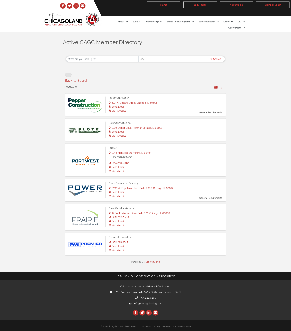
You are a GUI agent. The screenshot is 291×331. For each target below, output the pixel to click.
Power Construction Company (123, 183)
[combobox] (172, 59)
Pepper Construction (119, 98)
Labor (226, 21)
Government (234, 28)
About (121, 21)
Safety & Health (207, 21)
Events (136, 21)
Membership (152, 21)
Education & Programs (178, 21)
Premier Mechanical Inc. (120, 237)
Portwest (113, 148)
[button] (216, 87)
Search (217, 59)
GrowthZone (153, 261)
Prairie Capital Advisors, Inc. (122, 208)
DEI (239, 21)
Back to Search (76, 80)
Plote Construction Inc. (120, 123)
